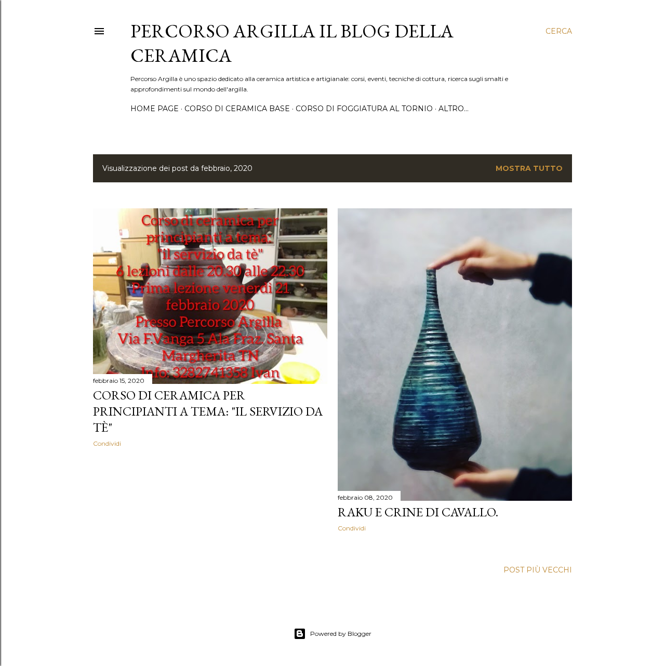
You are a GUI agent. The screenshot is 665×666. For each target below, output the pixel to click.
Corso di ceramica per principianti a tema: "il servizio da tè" (208, 411)
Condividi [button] (107, 443)
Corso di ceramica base (237, 108)
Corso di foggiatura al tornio (364, 108)
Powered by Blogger (340, 633)
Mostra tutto (529, 168)
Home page (154, 108)
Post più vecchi (537, 570)
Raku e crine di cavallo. (418, 512)
